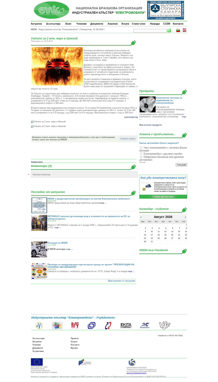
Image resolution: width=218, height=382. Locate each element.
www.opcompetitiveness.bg (136, 373)
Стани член (138, 23)
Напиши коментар (41, 174)
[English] (184, 31)
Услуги (125, 23)
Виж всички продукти (150, 125)
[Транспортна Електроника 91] (92, 329)
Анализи (113, 23)
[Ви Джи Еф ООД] (164, 329)
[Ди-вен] (75, 329)
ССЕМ (166, 23)
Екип (68, 23)
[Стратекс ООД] (108, 329)
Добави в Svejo (37, 162)
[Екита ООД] (126, 329)
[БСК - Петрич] (57, 329)
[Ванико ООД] (145, 329)
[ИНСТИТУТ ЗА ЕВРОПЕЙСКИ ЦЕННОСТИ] (39, 329)
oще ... (103, 203)
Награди (155, 23)
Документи (96, 23)
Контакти (178, 23)
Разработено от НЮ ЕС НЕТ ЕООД (170, 335)
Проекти (75, 338)
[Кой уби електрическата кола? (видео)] (163, 198)
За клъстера (53, 23)
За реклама (38, 351)
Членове (81, 23)
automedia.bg (131, 117)
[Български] (178, 31)
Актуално (36, 23)
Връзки (74, 348)
